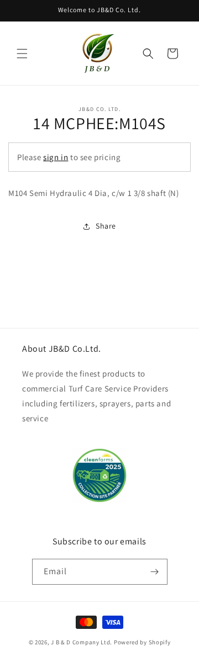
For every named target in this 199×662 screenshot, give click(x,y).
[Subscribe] (155, 572)
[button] (22, 53)
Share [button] (106, 226)
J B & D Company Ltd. (81, 642)
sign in (55, 157)
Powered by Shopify (142, 642)
